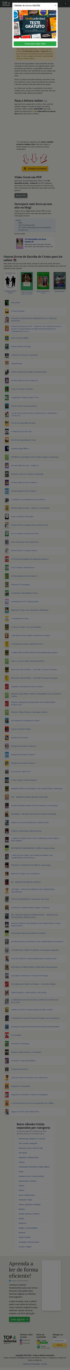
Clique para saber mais (35, 44)
